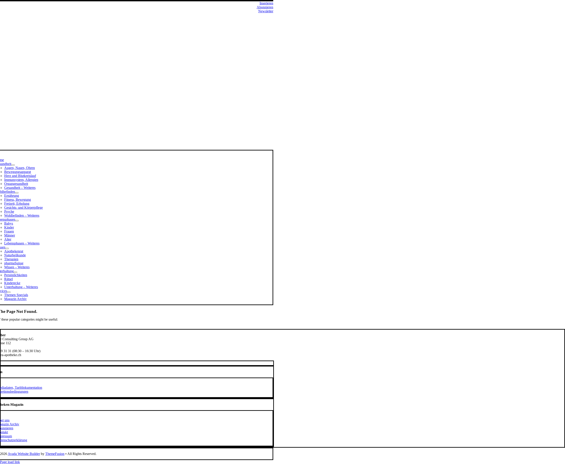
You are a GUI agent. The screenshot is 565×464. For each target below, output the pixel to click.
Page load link (10, 462)
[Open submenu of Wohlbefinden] (17, 192)
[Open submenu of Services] (9, 292)
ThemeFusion (54, 454)
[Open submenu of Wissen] (7, 248)
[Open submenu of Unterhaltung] (15, 272)
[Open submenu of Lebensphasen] (17, 220)
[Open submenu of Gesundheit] (13, 165)
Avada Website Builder (24, 454)
